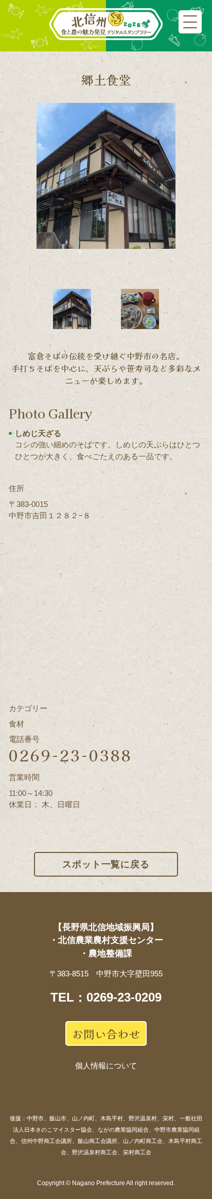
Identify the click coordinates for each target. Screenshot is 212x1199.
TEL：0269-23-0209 (106, 997)
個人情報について (106, 1065)
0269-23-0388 (70, 754)
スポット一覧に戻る (106, 864)
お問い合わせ (106, 1033)
